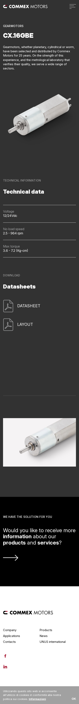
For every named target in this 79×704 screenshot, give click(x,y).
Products (46, 630)
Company (9, 630)
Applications (11, 636)
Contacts (9, 642)
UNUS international (53, 642)
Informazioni (37, 699)
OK (74, 698)
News (44, 636)
